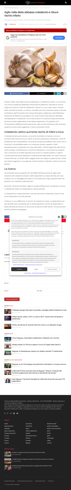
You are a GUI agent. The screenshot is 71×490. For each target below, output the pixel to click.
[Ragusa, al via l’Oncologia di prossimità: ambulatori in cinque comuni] (7, 365)
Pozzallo (28, 440)
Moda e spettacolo (31, 431)
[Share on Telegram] (58, 93)
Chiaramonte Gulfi (9, 433)
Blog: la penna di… (9, 431)
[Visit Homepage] (35, 2)
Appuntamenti (8, 426)
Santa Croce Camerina (54, 428)
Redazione (13, 24)
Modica (28, 433)
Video (48, 440)
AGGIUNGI (59, 38)
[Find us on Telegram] (14, 413)
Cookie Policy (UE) (9, 481)
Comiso (6, 435)
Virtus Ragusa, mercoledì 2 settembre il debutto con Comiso (35, 338)
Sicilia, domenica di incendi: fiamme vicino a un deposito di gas (37, 325)
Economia (29, 423)
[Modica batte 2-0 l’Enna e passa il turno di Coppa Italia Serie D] (7, 346)
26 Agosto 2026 (17, 375)
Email (6, 291)
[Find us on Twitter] (7, 413)
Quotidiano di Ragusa (13, 484)
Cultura (6, 443)
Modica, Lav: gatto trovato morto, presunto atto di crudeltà (28, 452)
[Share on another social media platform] (65, 93)
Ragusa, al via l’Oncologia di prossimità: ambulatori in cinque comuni (39, 364)
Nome (6, 283)
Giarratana (29, 426)
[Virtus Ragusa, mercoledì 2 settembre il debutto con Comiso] (7, 339)
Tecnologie (50, 438)
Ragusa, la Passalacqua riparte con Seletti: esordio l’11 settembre (37, 351)
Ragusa (28, 443)
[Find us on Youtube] (17, 413)
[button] (59, 217)
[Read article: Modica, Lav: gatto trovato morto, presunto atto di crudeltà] (7, 454)
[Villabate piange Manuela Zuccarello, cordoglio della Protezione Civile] (7, 311)
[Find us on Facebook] (4, 413)
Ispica (27, 428)
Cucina (6, 440)
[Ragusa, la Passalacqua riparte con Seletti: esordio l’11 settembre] (7, 352)
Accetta (19, 269)
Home (6, 7)
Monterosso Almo (31, 435)
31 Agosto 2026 (16, 312)
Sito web (39, 291)
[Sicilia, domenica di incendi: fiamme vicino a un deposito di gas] (7, 326)
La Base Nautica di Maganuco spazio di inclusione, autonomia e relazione (33, 459)
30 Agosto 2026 (17, 327)
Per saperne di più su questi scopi (33, 264)
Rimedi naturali (51, 423)
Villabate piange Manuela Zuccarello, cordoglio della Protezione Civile (39, 310)
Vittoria (49, 443)
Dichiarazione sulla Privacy (39, 273)
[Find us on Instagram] (11, 413)
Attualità (7, 428)
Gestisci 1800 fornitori (18, 264)
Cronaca (6, 438)
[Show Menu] (5, 2)
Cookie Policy (27, 273)
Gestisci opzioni (52, 269)
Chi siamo (51, 481)
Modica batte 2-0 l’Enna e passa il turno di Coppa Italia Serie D (36, 345)
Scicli (48, 431)
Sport (48, 435)
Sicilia (49, 433)
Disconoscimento (40, 481)
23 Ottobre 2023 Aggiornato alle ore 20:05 (31, 24)
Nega (36, 269)
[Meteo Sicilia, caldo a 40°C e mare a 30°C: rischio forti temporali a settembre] (7, 318)
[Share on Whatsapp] (55, 93)
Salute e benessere (13, 7)
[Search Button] (66, 2)
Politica (28, 438)
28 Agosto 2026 (17, 366)
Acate (6, 423)
